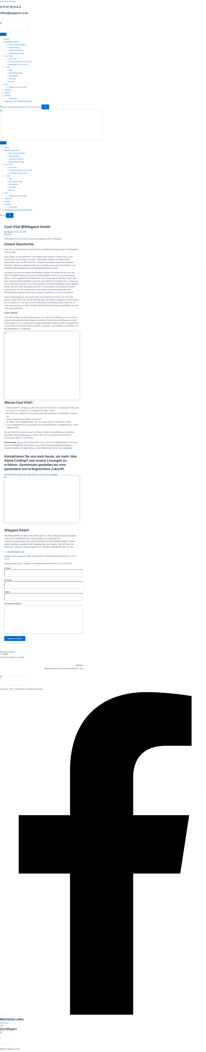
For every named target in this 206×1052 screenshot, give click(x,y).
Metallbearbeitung (11, 42)
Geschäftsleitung (15, 73)
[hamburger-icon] (3, 34)
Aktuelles (12, 79)
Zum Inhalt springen (8, 1)
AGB (10, 70)
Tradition (7, 90)
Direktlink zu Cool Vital (18, 64)
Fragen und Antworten (18, 87)
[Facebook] (105, 1014)
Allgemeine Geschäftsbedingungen (18, 101)
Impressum (13, 98)
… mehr (7, 67)
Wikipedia (68, 448)
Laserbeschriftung (16, 50)
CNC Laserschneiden (17, 45)
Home (6, 39)
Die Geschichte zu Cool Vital (20, 62)
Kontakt (7, 95)
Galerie (7, 93)
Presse (11, 81)
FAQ (6, 84)
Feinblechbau (14, 47)
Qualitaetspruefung (16, 53)
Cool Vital (8, 56)
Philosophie (13, 76)
